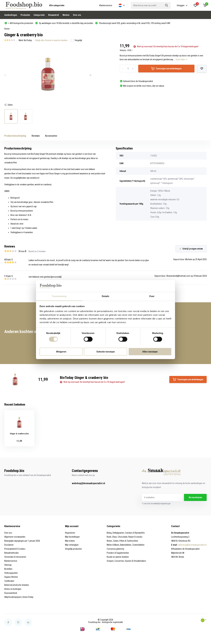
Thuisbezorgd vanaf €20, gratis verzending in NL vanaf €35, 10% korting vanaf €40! (134, 23)
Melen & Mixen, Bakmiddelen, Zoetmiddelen (125, 545)
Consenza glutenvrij (115, 549)
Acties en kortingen (12, 589)
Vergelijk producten (73, 549)
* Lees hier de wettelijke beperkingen (156, 504)
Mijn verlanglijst (71, 545)
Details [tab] (105, 296)
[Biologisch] (203, 620)
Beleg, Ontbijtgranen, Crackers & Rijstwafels (126, 533)
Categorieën (39, 15)
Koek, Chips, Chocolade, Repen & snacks (124, 537)
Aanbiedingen (10, 15)
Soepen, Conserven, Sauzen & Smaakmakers (126, 561)
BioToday (28, 40)
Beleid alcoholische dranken (16, 585)
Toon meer (180, 59)
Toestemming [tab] (59, 296)
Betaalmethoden (11, 553)
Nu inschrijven (195, 497)
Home (7, 28)
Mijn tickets (70, 541)
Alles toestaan (150, 351)
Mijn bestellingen (72, 537)
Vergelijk (78, 40)
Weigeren (61, 351)
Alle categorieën (56, 5)
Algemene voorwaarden (14, 537)
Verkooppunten (11, 573)
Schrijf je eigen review (192, 248)
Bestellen (8, 569)
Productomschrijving (15, 135)
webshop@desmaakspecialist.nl (88, 483)
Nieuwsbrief (53, 15)
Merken (66, 15)
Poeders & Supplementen (118, 553)
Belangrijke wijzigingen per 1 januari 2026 (22, 541)
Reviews (36, 135)
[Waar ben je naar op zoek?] (167, 5)
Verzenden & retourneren (15, 557)
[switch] (88, 339)
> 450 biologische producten (20, 23)
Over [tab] (151, 296)
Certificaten (9, 581)
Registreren (70, 533)
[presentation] (5, 75)
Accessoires (51, 135)
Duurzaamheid (10, 593)
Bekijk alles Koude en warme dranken (51, 40)
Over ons (77, 15)
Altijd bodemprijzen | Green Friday (18, 597)
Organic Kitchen (11, 577)
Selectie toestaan (105, 351)
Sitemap (8, 565)
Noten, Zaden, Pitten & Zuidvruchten (122, 541)
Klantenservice (105, 5)
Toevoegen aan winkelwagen (168, 68)
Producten (25, 15)
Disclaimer (9, 545)
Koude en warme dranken (118, 557)
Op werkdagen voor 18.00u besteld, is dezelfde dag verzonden (65, 23)
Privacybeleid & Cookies (14, 549)
